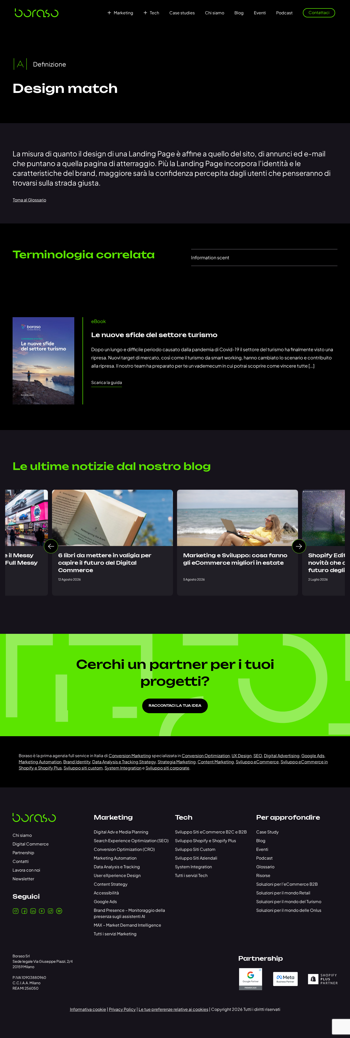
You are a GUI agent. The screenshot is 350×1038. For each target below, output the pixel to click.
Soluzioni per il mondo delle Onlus (288, 910)
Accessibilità (106, 892)
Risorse (263, 875)
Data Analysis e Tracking (117, 866)
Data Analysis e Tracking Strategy (124, 761)
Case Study (267, 831)
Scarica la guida (106, 382)
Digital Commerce (31, 844)
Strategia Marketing (177, 761)
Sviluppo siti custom (83, 768)
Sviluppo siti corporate (167, 768)
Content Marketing (216, 761)
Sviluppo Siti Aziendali (196, 858)
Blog (239, 12)
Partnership (23, 852)
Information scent (210, 257)
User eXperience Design (117, 875)
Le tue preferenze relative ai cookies (173, 1009)
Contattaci (319, 12)
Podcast (284, 12)
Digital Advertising (282, 755)
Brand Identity (76, 761)
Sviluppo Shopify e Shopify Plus (205, 840)
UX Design (242, 755)
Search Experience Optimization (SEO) (131, 840)
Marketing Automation (40, 761)
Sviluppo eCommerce (257, 761)
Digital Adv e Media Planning (121, 831)
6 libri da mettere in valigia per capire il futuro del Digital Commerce (104, 563)
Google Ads (312, 755)
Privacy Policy (122, 1009)
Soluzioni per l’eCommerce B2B (287, 884)
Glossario (265, 866)
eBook (98, 321)
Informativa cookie (88, 1009)
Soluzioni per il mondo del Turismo (288, 901)
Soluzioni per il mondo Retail (283, 892)
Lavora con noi (26, 870)
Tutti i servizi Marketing (115, 933)
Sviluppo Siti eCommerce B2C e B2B (211, 831)
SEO (257, 755)
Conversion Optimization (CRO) (124, 849)
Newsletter (23, 878)
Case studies (182, 12)
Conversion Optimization (206, 755)
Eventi (260, 12)
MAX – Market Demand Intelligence (127, 925)
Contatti (21, 861)
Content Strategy (111, 884)
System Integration (123, 768)
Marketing (123, 12)
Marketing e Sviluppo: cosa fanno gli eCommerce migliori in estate (235, 559)
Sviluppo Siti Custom (195, 849)
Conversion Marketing (130, 755)
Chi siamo (214, 12)
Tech (154, 12)
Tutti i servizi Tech (191, 875)
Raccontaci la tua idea (175, 706)
